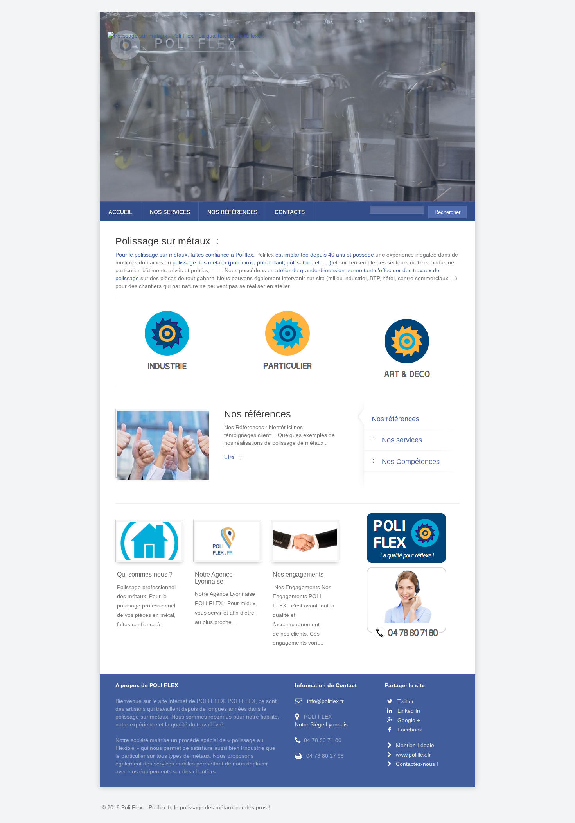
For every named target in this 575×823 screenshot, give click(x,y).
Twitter (405, 701)
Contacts (290, 212)
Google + (408, 720)
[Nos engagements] (305, 541)
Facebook (409, 729)
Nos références (232, 212)
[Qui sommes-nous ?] (149, 541)
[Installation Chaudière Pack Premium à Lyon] (287, 342)
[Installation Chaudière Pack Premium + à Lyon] (407, 350)
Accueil (120, 212)
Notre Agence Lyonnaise (214, 578)
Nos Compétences (411, 461)
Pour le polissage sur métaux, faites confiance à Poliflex (184, 255)
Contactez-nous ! (417, 764)
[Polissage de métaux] (167, 342)
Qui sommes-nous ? (144, 574)
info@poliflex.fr (324, 701)
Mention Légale (415, 745)
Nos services (170, 212)
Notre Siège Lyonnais (321, 724)
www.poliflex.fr (413, 754)
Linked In (408, 711)
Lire (229, 457)
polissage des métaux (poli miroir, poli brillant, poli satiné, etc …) (252, 262)
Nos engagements (298, 574)
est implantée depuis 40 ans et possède (324, 255)
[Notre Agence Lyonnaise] (227, 541)
